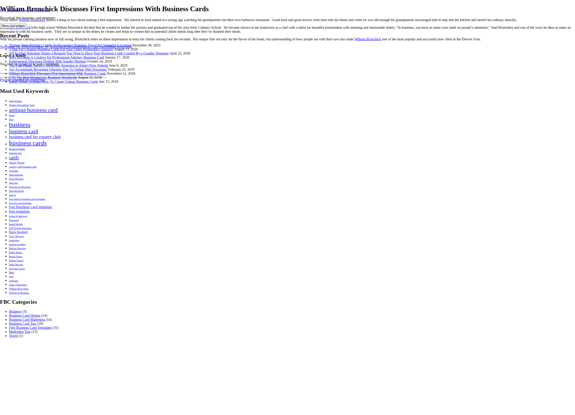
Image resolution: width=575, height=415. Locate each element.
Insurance (14, 220)
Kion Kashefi (18, 232)
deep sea (13, 183)
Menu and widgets (13, 26)
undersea (13, 281)
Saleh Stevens (16, 264)
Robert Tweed (16, 260)
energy (12, 195)
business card (23, 131)
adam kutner (15, 101)
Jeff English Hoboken (20, 228)
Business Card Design (24, 315)
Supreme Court (17, 268)
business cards (28, 142)
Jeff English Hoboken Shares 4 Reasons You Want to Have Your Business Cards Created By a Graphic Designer (89, 53)
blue (11, 119)
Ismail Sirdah (16, 224)
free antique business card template (27, 199)
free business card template (30, 207)
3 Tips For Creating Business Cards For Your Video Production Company (61, 49)
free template (19, 211)
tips (11, 272)
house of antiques (18, 216)
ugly (11, 276)
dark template (16, 175)
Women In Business (19, 293)
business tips (15, 153)
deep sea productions (20, 187)
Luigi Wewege (16, 236)
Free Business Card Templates (30, 328)
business (19, 124)
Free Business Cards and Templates (25, 10)
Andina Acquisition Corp (22, 105)
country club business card (23, 167)
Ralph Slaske (15, 252)
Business (15, 311)
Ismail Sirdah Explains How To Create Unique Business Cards (53, 81)
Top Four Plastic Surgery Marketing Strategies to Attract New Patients (58, 65)
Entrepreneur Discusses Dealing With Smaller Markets (47, 61)
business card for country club (35, 136)
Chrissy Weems (16, 163)
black (12, 115)
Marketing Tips (20, 332)
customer (13, 171)
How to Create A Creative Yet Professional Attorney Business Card (56, 57)
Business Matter (17, 149)
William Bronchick (19, 289)
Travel (13, 336)
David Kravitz (16, 179)
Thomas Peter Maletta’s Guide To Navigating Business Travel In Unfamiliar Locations (70, 45)
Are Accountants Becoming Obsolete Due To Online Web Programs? (58, 69)
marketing (14, 240)
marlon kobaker (17, 244)
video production (18, 285)
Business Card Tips (22, 323)
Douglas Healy (16, 191)
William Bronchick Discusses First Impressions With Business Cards (57, 73)
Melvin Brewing (17, 248)
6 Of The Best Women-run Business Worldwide (43, 77)
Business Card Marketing (27, 319)
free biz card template (20, 203)
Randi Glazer (15, 256)
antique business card (33, 110)
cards (14, 157)
